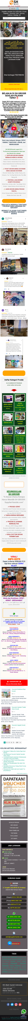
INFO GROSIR (14, 825)
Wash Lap (22, 969)
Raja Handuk (22, 968)
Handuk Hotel (15, 961)
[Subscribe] (20, 1005)
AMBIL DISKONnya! (23, 1016)
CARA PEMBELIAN (14, 830)
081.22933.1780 (15, 927)
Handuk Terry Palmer (11, 966)
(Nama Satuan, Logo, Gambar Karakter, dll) (7, 439)
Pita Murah (14, 968)
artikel (4, 972)
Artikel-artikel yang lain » (22, 773)
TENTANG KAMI (14, 828)
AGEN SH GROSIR (9, 957)
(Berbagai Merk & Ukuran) (8, 406)
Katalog (24, 966)
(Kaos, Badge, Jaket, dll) (20, 406)
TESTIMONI (14, 833)
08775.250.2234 (15, 908)
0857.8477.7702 (15, 924)
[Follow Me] (12, 1005)
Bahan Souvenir (22, 957)
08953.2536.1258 (16, 900)
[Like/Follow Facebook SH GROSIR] (8, 1005)
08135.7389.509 (17, 897)
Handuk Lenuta (18, 963)
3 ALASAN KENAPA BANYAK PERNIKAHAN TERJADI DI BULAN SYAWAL (14, 757)
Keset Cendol (5, 968)
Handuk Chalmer (17, 959)
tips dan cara (15, 972)
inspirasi (10, 972)
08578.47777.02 (16, 904)
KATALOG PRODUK (14, 822)
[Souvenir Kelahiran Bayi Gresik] (6, 697)
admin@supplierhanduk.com (14, 937)
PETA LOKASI (14, 836)
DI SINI (14, 79)
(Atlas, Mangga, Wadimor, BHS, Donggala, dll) (20, 439)
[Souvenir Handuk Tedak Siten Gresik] (6, 715)
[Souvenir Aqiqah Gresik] (6, 733)
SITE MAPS (14, 838)
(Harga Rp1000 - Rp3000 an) (20, 470)
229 (17, 742)
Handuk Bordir (6, 959)
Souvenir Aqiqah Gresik (18, 725)
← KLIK (14, 624)
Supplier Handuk (7, 969)
